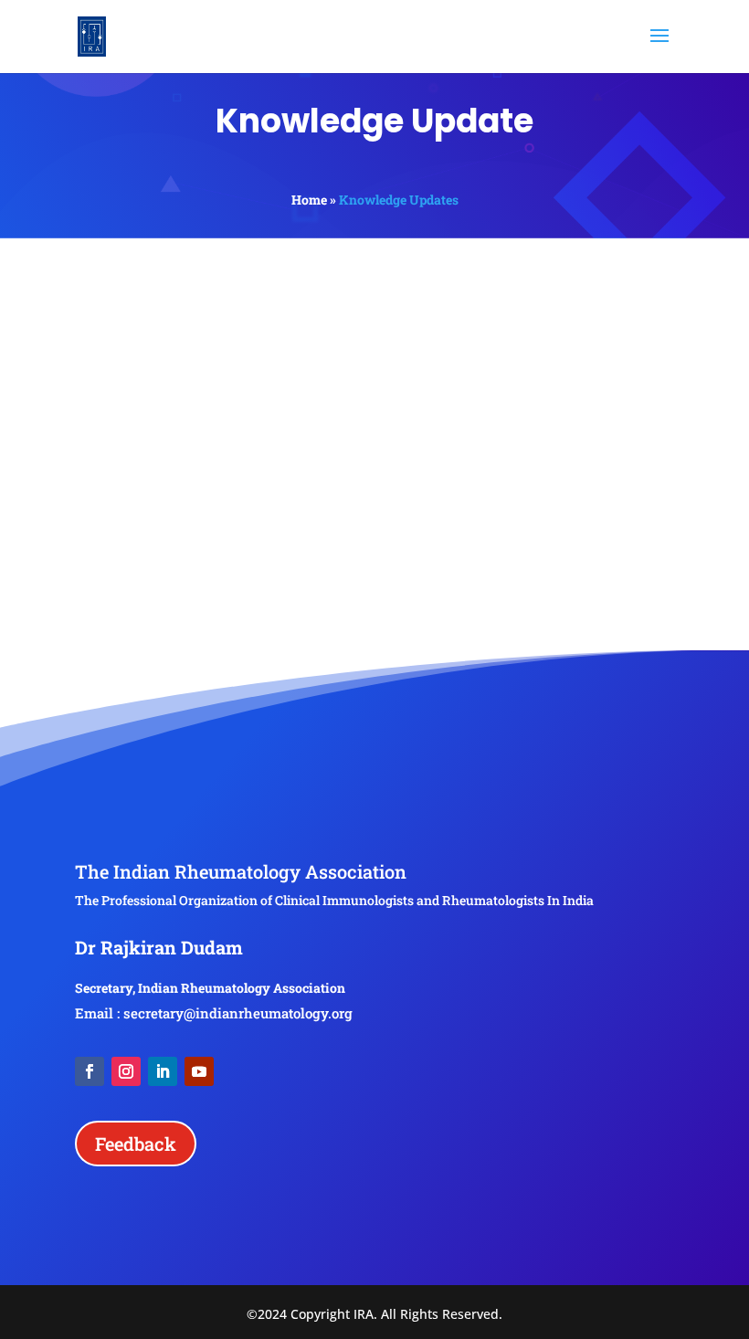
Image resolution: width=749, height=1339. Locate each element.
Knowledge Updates (399, 199)
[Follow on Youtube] (199, 1071)
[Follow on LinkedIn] (162, 1071)
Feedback (135, 1143)
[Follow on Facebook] (89, 1071)
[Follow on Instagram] (126, 1071)
